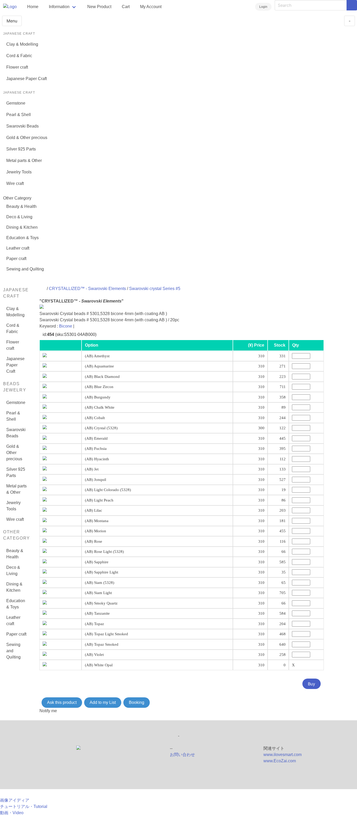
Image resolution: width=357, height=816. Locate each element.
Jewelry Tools (19, 172)
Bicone (65, 326)
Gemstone (15, 103)
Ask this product (62, 702)
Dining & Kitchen (22, 227)
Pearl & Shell (18, 114)
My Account (151, 6)
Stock (279, 345)
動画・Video (12, 813)
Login (263, 7)
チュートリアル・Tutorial (23, 806)
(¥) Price (256, 345)
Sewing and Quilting (25, 269)
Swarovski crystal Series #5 (154, 288)
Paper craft (16, 258)
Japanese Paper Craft (26, 78)
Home (32, 6)
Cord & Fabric (19, 55)
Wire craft (15, 183)
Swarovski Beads (22, 126)
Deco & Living (19, 217)
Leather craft (17, 248)
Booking (136, 702)
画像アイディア (14, 800)
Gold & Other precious (26, 137)
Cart (126, 6)
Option (91, 345)
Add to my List (103, 702)
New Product (99, 6)
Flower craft (17, 67)
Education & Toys (22, 237)
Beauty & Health (21, 206)
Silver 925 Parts (21, 149)
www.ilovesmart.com (282, 754)
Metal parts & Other (24, 160)
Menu (12, 20)
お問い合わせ (182, 754)
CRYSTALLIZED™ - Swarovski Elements (88, 288)
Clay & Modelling (22, 44)
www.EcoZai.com (279, 761)
